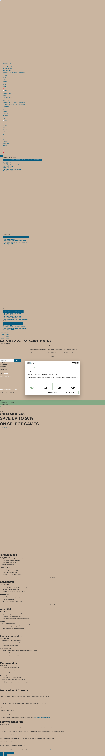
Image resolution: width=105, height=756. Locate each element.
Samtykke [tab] (34, 367)
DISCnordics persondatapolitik (46, 748)
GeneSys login (6, 84)
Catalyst (4, 65)
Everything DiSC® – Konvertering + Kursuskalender (14, 74)
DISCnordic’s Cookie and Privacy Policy (8, 389)
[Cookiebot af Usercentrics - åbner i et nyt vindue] (73, 363)
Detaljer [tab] (52, 367)
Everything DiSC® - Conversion (12, 170)
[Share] (9, 753)
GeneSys (5, 129)
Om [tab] (70, 367)
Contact (4, 134)
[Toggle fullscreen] (5, 753)
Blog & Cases (6, 75)
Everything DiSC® (7, 63)
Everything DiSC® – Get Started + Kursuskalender (14, 72)
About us (5, 132)
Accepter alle (70, 392)
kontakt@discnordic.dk (5, 376)
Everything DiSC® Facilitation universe (14, 165)
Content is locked (5, 343)
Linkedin (5, 125)
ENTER (17, 360)
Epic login (5, 81)
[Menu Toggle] (1, 156)
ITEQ (16, 392)
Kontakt (4, 79)
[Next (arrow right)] (5, 755)
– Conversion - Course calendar (12, 317)
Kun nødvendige (52, 392)
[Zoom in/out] (1, 753)
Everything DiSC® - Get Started (12, 169)
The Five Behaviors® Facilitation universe (15, 240)
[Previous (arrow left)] (1, 755)
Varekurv (5, 86)
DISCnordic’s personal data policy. (42, 717)
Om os (4, 77)
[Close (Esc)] (12, 753)
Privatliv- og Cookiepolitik (62, 381)
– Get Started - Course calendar (12, 314)
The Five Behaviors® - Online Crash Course (15, 242)
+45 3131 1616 (5, 373)
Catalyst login (6, 83)
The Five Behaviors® (7, 66)
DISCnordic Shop (7, 70)
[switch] (45, 388)
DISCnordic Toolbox (7, 68)
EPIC (4, 127)
